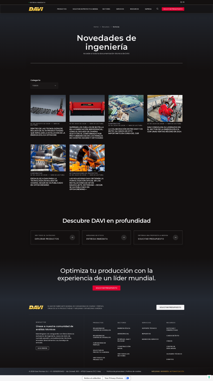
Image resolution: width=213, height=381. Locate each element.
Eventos (170, 359)
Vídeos (169, 341)
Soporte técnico (149, 328)
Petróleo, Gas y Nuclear (124, 340)
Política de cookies (133, 371)
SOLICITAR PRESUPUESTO (106, 288)
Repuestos (146, 334)
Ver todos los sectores (123, 355)
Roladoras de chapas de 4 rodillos (102, 329)
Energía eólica (124, 328)
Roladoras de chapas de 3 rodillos (102, 337)
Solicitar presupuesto (173, 9)
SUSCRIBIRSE (42, 348)
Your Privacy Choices (114, 378)
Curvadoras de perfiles (99, 344)
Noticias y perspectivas (172, 329)
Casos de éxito (172, 336)
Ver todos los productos (99, 359)
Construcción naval (124, 347)
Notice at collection (92, 378)
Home (96, 27)
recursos (105, 27)
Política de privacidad (115, 371)
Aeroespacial (123, 334)
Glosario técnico (174, 354)
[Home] (36, 9)
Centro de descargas (171, 347)
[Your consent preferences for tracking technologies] (209, 377)
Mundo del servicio (150, 339)
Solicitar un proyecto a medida (85, 9)
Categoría (35, 80)
